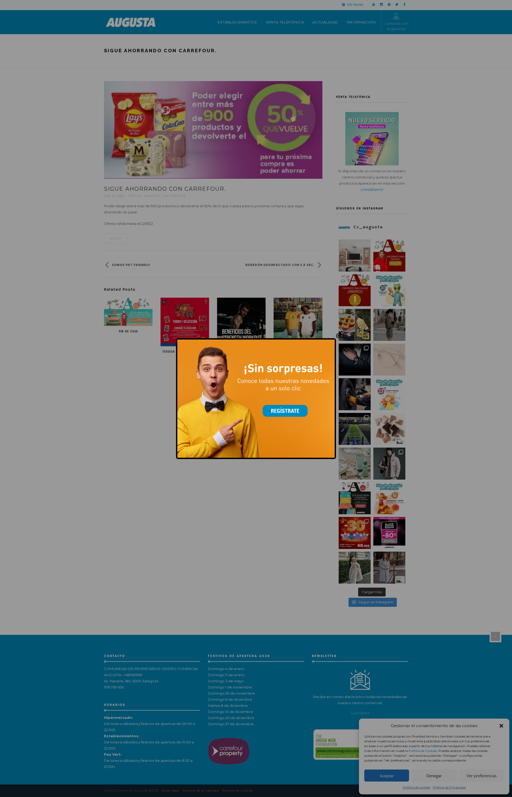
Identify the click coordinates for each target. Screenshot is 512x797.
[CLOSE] (338, 335)
